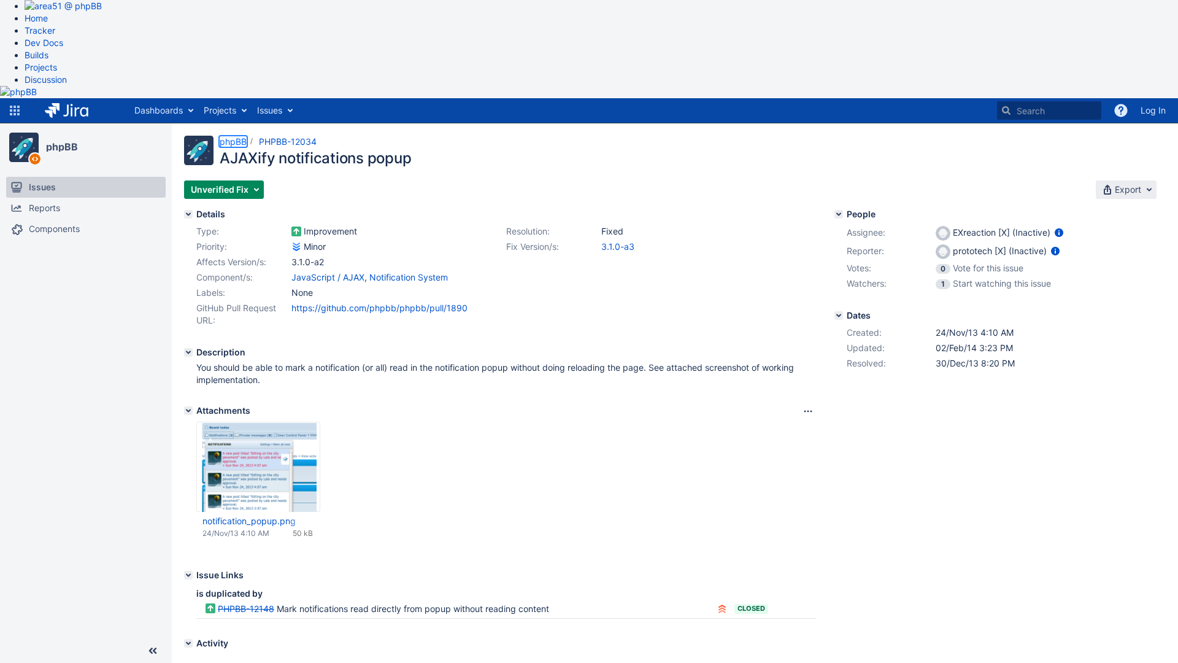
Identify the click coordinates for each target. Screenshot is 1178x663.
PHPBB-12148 (246, 608)
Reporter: (865, 251)
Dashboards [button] (158, 110)
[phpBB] (24, 147)
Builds (36, 55)
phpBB (62, 147)
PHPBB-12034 (288, 141)
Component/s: (224, 277)
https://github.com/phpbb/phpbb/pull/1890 (379, 308)
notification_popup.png (249, 521)
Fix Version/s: (532, 246)
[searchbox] (1049, 110)
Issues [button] (269, 110)
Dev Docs (44, 42)
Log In (1153, 110)
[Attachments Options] (808, 411)
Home (36, 18)
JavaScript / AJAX (327, 277)
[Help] (1120, 110)
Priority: (211, 246)
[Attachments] (188, 410)
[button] (14, 110)
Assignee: (866, 232)
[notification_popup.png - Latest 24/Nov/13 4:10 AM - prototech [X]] (258, 467)
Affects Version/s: (231, 262)
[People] (838, 214)
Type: (207, 231)
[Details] (188, 214)
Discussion (46, 79)
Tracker (40, 30)
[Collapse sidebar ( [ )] (153, 651)
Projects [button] (220, 110)
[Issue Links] (188, 575)
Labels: (210, 292)
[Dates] (838, 315)
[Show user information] (1059, 232)
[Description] (188, 352)
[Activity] (188, 643)
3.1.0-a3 (617, 246)
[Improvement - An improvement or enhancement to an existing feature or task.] (296, 231)
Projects (41, 67)
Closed (751, 608)
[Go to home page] (76, 110)
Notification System (408, 277)
